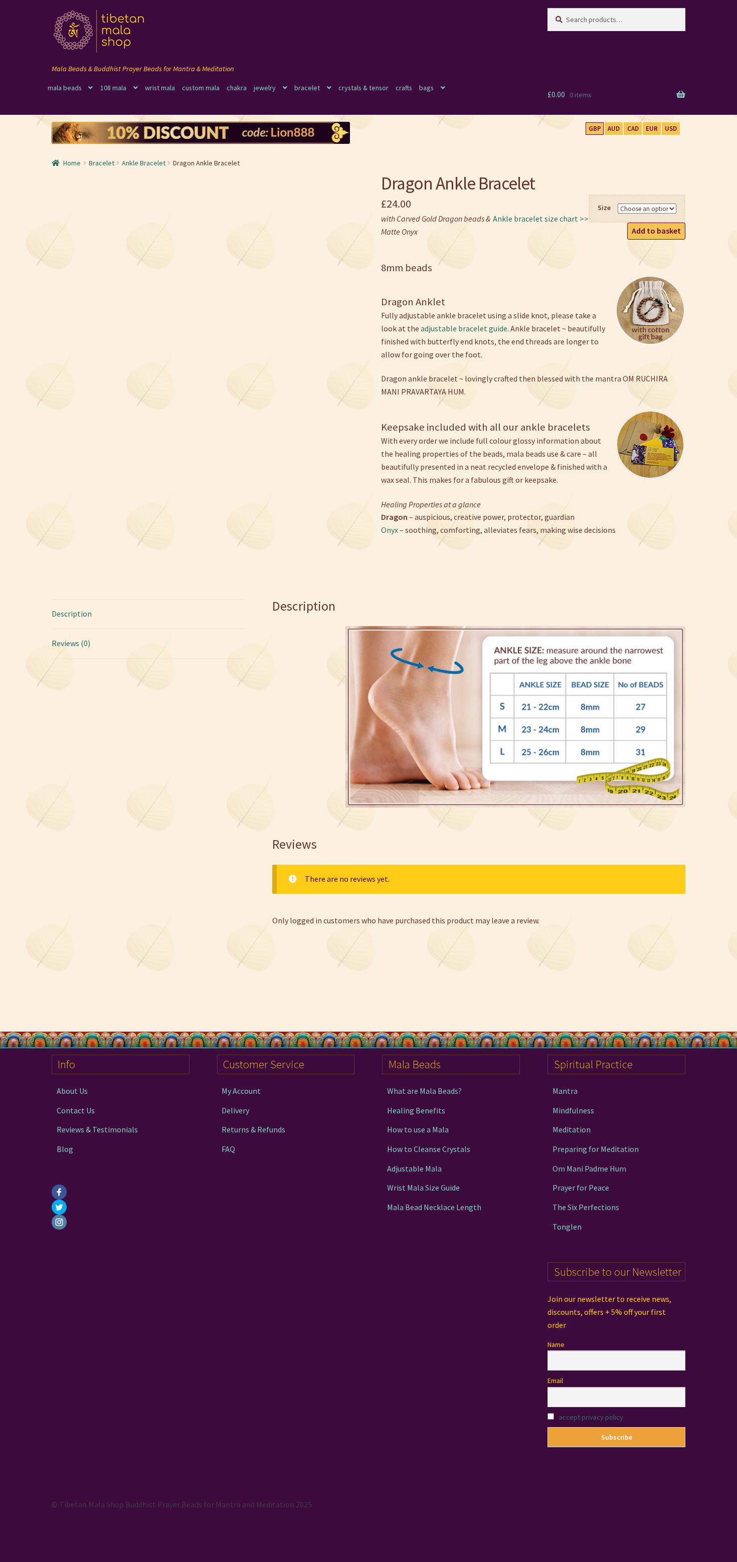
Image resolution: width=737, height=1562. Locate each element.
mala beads (65, 87)
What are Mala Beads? (424, 1091)
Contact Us (76, 1110)
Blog (65, 1149)
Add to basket (656, 231)
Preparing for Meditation (595, 1149)
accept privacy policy (591, 1417)
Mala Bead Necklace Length (434, 1207)
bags (426, 87)
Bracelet (101, 162)
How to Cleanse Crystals (428, 1149)
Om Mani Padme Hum (589, 1168)
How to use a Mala (418, 1129)
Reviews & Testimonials (97, 1129)
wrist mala (160, 87)
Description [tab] (72, 614)
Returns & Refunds (253, 1129)
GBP (595, 128)
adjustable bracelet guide (464, 328)
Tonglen (567, 1227)
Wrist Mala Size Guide (423, 1188)
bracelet (307, 87)
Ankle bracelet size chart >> (541, 219)
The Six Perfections (585, 1207)
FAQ (228, 1149)
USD (671, 128)
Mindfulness (573, 1110)
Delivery (235, 1110)
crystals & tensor (363, 87)
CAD (633, 128)
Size (604, 207)
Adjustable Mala (414, 1168)
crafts (404, 87)
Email (555, 1380)
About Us (72, 1091)
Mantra (565, 1091)
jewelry (265, 87)
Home (72, 162)
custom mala (201, 87)
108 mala (113, 87)
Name (556, 1344)
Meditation (571, 1129)
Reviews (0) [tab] (71, 643)
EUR (652, 128)
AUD (614, 128)
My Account (241, 1091)
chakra (237, 87)
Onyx (389, 530)
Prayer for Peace (580, 1188)
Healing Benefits (416, 1110)
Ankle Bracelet (143, 162)
